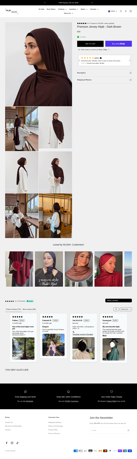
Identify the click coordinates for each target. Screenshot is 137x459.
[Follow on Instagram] (12, 442)
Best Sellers (51, 9)
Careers (8, 430)
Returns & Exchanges (55, 426)
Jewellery (72, 9)
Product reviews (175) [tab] (13, 309)
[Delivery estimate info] (109, 50)
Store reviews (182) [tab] (29, 309)
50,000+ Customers (71, 401)
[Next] (92, 3)
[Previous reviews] (79, 60)
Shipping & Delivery (55, 422)
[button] (82, 23)
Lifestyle (93, 9)
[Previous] (44, 3)
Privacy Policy (53, 430)
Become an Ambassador (13, 426)
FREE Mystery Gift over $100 (68, 3)
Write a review (112, 300)
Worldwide (29, 401)
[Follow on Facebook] (6, 442)
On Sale (41, 9)
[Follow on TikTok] (17, 442)
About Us (67, 13)
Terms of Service (54, 433)
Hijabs (83, 9)
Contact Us (9, 422)
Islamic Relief (111, 401)
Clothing (61, 9)
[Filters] (116, 309)
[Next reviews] (130, 60)
